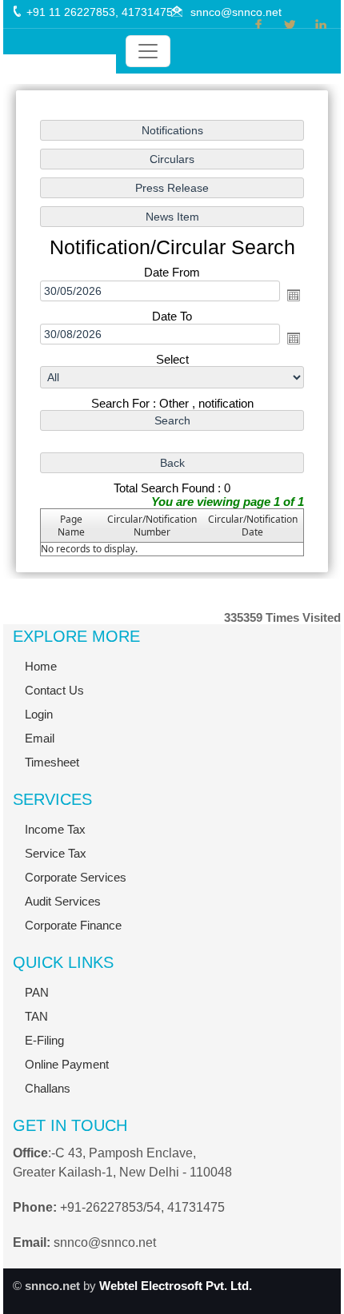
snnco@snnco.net (236, 12)
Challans (47, 1088)
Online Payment (67, 1064)
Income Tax (55, 829)
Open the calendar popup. (293, 295)
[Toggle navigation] (148, 51)
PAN (37, 992)
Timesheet (52, 762)
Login (39, 714)
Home (41, 666)
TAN (36, 1016)
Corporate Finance (73, 925)
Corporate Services (75, 877)
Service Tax (55, 853)
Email (39, 738)
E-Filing (44, 1040)
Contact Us (54, 690)
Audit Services (63, 901)
